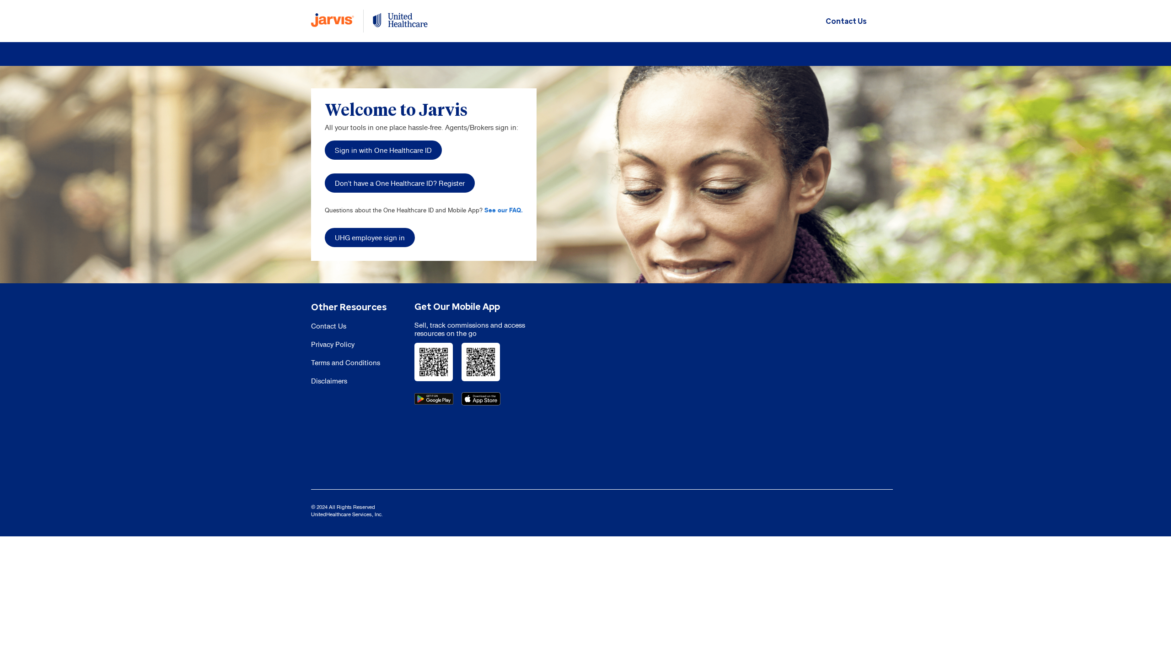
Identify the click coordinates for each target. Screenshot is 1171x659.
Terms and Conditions (345, 362)
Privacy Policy (333, 344)
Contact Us (846, 21)
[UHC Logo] (400, 20)
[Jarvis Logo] (332, 20)
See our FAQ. (503, 210)
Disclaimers (329, 381)
